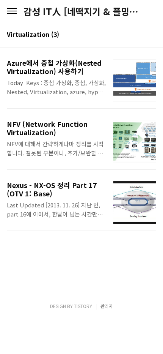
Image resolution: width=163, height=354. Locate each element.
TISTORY (83, 306)
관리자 (106, 306)
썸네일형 (141, 35)
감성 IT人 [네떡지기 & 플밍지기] (81, 11)
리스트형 (151, 35)
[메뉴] (11, 11)
